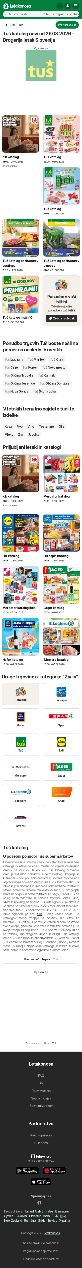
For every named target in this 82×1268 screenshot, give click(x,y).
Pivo (20, 426)
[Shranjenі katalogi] (60, 6)
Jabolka (33, 434)
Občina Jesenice (20, 383)
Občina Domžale (54, 383)
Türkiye (52, 1220)
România (30, 1220)
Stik (41, 1083)
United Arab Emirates (39, 1211)
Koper (29, 367)
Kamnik (46, 375)
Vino (30, 426)
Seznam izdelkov (41, 1106)
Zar (20, 434)
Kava (8, 426)
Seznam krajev (41, 1098)
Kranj (56, 359)
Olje (61, 426)
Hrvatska (35, 1216)
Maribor (36, 359)
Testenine (46, 426)
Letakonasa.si (52, 1233)
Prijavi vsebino (41, 1091)
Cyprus (9, 1216)
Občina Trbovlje (19, 375)
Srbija (41, 1220)
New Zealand (13, 1220)
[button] (67, 6)
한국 (63, 1216)
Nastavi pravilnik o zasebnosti (41, 1243)
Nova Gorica (16, 391)
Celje (11, 367)
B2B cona (41, 1143)
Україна (64, 1220)
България (61, 1211)
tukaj (40, 914)
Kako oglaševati (41, 1135)
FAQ (41, 1076)
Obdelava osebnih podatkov (41, 1259)
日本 (55, 1216)
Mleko (9, 434)
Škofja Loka (44, 391)
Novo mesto (53, 367)
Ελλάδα (21, 1216)
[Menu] (75, 6)
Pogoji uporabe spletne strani (41, 1251)
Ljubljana (14, 359)
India (46, 1216)
